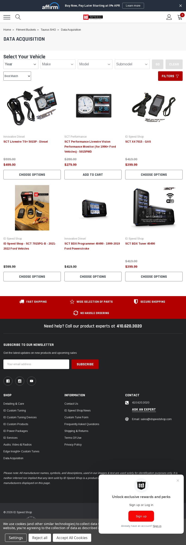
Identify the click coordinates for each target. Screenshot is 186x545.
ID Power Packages (15, 431)
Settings (16, 537)
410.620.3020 (129, 326)
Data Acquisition (13, 458)
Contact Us (71, 403)
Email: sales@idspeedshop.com (152, 419)
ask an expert (144, 409)
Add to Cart (93, 174)
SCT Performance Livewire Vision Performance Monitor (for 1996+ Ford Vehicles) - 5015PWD (90, 146)
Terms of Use (72, 437)
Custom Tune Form (76, 417)
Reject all (39, 537)
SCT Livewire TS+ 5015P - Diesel (25, 141)
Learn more (133, 5)
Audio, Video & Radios (17, 444)
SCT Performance (75, 136)
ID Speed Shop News (77, 410)
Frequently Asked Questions (81, 424)
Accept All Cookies (72, 537)
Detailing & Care (13, 403)
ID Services (10, 437)
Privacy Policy (73, 444)
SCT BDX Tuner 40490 (140, 243)
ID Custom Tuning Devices (20, 417)
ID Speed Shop (134, 136)
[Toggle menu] (6, 17)
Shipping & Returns (76, 431)
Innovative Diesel (14, 136)
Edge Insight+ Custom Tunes (21, 451)
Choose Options (32, 174)
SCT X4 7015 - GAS (138, 141)
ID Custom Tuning (14, 410)
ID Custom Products (15, 424)
